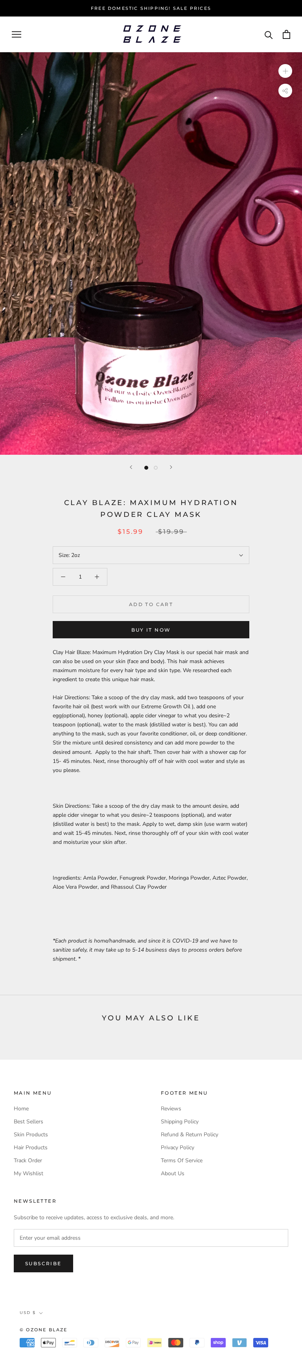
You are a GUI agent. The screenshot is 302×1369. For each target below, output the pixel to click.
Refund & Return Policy (189, 1134)
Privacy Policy (177, 1147)
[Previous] (131, 467)
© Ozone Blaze (44, 1329)
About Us (172, 1173)
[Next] (171, 467)
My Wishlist (28, 1173)
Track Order (28, 1160)
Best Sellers (28, 1121)
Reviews (171, 1108)
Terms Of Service (182, 1160)
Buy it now (151, 630)
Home (21, 1108)
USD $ (28, 1312)
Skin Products (31, 1134)
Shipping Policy (180, 1121)
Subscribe (43, 1263)
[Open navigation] (16, 34)
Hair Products (31, 1147)
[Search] (269, 34)
